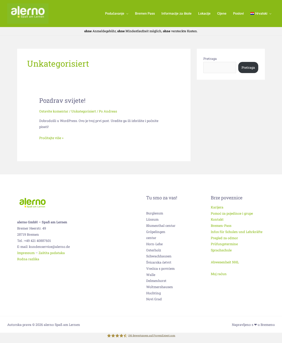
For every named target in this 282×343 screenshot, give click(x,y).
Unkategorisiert (83, 111)
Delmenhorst (156, 280)
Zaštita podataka (52, 253)
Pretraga (210, 58)
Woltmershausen (159, 287)
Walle (150, 274)
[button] (126, 13)
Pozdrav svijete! (62, 100)
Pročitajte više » (51, 137)
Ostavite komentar (53, 111)
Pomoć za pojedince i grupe (232, 213)
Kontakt (217, 219)
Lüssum (152, 219)
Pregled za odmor (224, 238)
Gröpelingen (155, 231)
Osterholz (153, 250)
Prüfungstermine (224, 244)
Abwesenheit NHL (225, 262)
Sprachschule (221, 250)
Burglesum (154, 213)
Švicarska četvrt (158, 262)
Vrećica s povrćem (160, 268)
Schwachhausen (159, 256)
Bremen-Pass (221, 225)
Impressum (26, 253)
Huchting (153, 293)
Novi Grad (154, 299)
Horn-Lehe (154, 244)
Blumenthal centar (160, 225)
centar (151, 237)
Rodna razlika (28, 259)
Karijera (217, 207)
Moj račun (219, 274)
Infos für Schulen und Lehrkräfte (236, 231)
